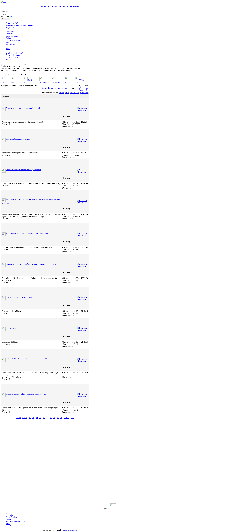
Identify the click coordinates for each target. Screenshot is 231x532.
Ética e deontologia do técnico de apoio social (23, 170)
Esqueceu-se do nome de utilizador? (19, 25)
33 (76, 88)
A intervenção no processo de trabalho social (23, 108)
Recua (50, 88)
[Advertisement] (15, 456)
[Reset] (25, 64)
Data (67, 93)
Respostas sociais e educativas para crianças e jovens (26, 394)
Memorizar (5, 17)
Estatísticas (56, 82)
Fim (87, 90)
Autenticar (5, 19)
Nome (61, 93)
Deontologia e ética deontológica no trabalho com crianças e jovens (31, 264)
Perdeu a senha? (12, 23)
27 (56, 88)
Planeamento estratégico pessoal (18, 139)
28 (59, 88)
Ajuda (67, 82)
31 (70, 88)
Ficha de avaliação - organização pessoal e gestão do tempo (28, 233)
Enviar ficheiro (28, 81)
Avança (81, 90)
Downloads (74, 93)
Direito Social (11, 328)
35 (83, 88)
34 (80, 88)
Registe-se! (10, 27)
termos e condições (69, 530)
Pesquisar (15, 82)
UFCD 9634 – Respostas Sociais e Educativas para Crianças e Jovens (32, 359)
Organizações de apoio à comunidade (20, 297)
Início (4, 82)
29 (63, 88)
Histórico (42, 82)
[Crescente (84, 93)
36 (87, 88)
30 (66, 88)
